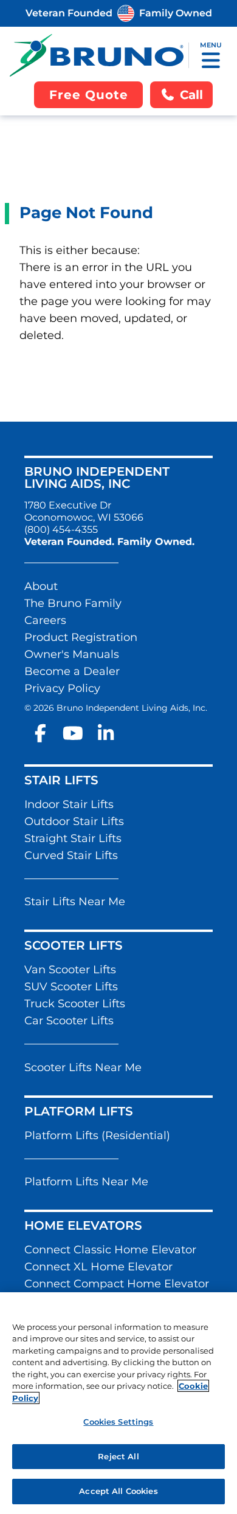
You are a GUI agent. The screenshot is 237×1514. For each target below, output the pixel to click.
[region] (118, 1403)
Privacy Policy (62, 688)
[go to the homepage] (97, 55)
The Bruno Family (73, 603)
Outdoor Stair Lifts (74, 821)
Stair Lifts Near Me (74, 901)
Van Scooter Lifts (70, 969)
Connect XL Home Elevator (98, 1266)
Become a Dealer (72, 671)
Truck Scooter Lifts (74, 1003)
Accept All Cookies (118, 1491)
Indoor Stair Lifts (69, 804)
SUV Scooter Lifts (71, 986)
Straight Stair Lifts (73, 838)
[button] (210, 60)
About (41, 586)
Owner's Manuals (71, 654)
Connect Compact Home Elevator (116, 1283)
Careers (45, 620)
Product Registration (80, 637)
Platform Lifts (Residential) (97, 1135)
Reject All (118, 1456)
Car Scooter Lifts (69, 1020)
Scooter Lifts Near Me (83, 1067)
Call (191, 94)
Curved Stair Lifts (71, 855)
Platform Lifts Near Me (86, 1181)
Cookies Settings (118, 1422)
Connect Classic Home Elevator (110, 1249)
